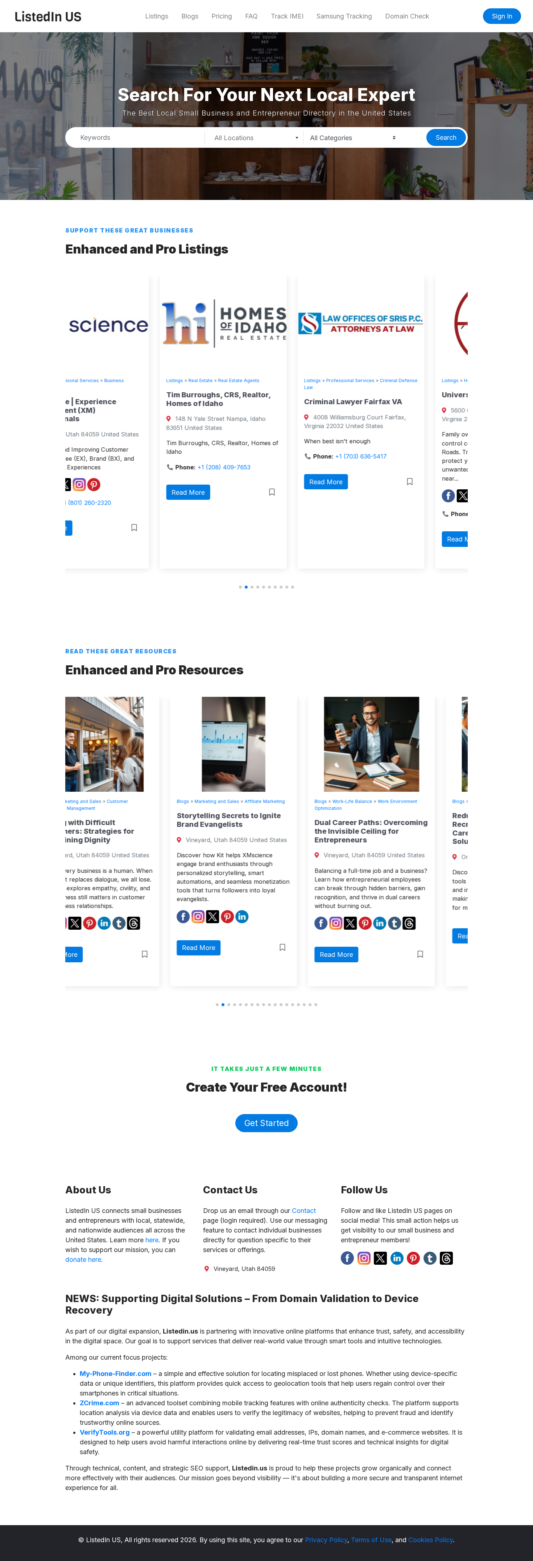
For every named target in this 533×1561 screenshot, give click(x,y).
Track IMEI (287, 16)
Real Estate (106, 380)
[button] (240, 587)
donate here (83, 1259)
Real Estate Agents (144, 380)
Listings (156, 16)
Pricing (221, 16)
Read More (94, 492)
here (151, 1240)
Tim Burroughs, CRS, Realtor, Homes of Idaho (124, 399)
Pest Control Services (432, 380)
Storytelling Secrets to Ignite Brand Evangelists (124, 820)
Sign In (502, 16)
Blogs (189, 16)
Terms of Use (371, 1540)
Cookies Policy (430, 1540)
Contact (304, 1210)
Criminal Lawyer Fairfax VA (259, 401)
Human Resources (385, 801)
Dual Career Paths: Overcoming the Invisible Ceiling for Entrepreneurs (266, 831)
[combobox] (254, 137)
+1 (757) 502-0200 (405, 514)
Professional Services (256, 380)
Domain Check (407, 16)
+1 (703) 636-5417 (266, 456)
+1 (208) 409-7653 (129, 467)
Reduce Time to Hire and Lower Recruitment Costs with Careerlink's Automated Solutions (403, 828)
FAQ (251, 16)
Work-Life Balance (247, 801)
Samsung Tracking (344, 16)
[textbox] (254, 138)
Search (446, 137)
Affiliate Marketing (160, 801)
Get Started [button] (266, 1123)
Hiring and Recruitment (435, 801)
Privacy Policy (326, 1540)
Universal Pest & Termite (391, 394)
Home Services (386, 380)
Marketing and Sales (112, 801)
